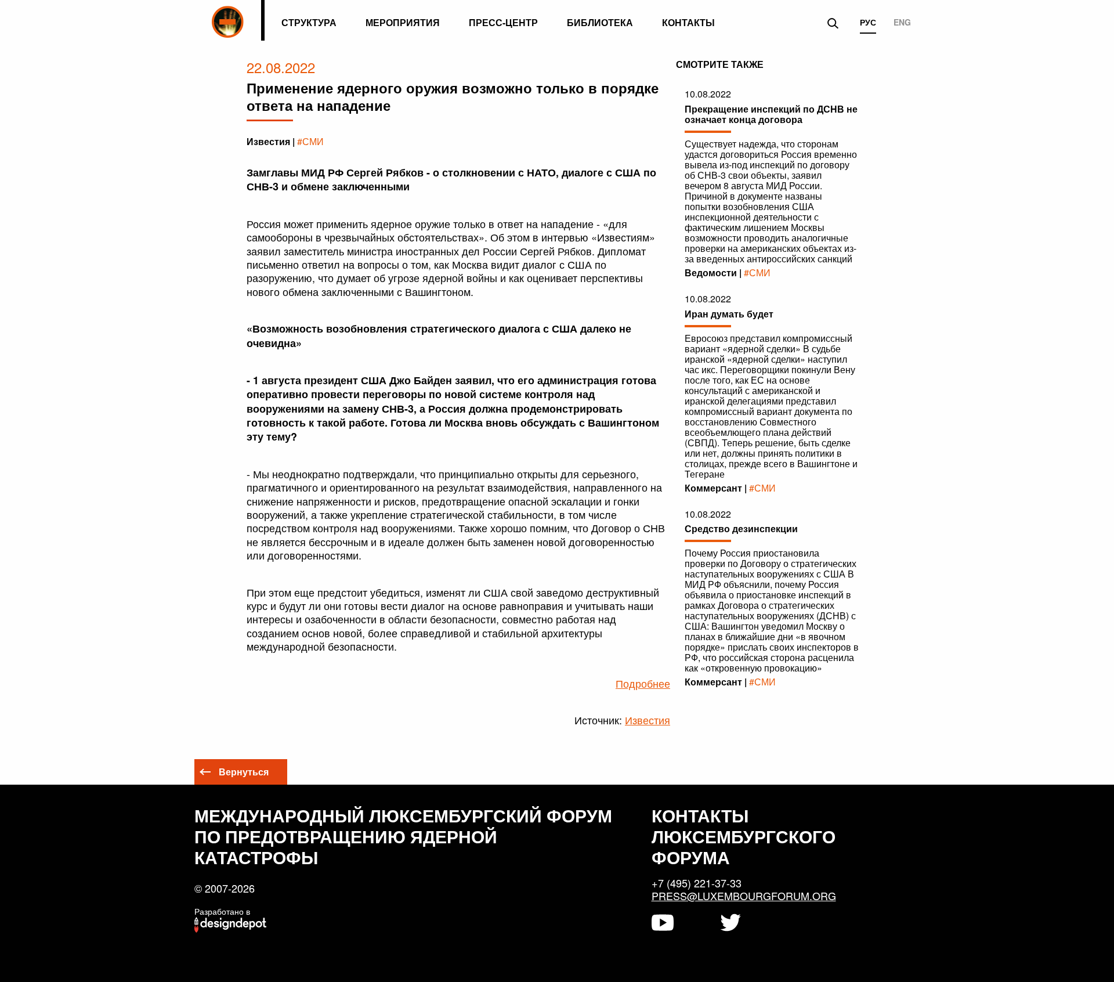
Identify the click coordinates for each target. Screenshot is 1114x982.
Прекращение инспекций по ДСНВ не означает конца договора (771, 114)
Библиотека (600, 22)
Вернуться (244, 771)
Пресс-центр (503, 22)
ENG (902, 22)
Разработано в (222, 911)
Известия (647, 719)
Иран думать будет (729, 313)
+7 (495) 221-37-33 (697, 882)
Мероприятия (403, 22)
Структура (309, 22)
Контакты (688, 22)
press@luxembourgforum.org (744, 895)
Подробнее (643, 683)
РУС (868, 22)
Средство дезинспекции (741, 528)
